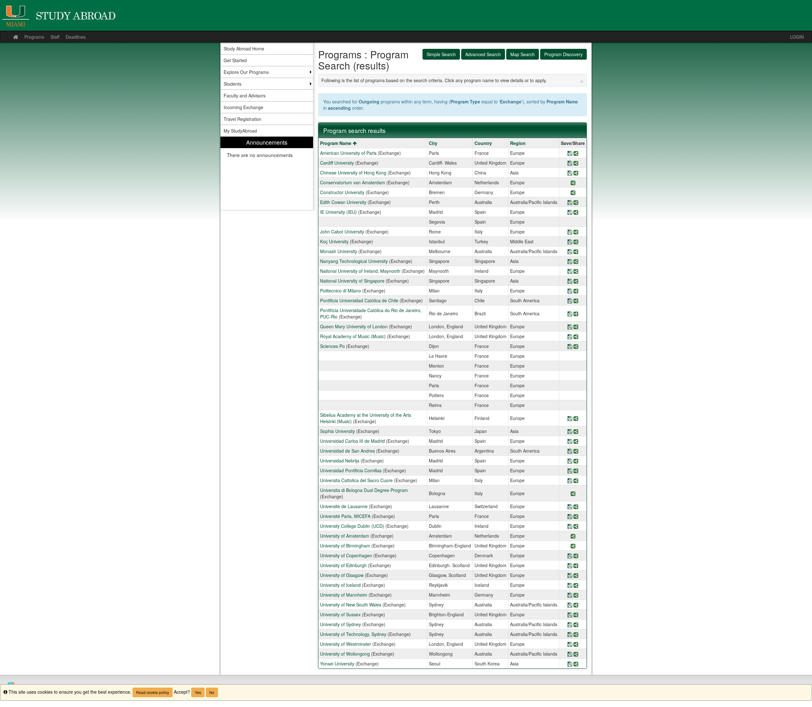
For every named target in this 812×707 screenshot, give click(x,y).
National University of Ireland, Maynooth (360, 271)
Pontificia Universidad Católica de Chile (359, 300)
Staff (54, 37)
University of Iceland (340, 585)
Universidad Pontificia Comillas (351, 470)
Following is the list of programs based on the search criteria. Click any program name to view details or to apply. (452, 80)
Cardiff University (337, 163)
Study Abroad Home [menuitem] (244, 48)
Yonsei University (337, 663)
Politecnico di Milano (340, 290)
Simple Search (441, 54)
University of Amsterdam (344, 536)
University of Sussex (340, 614)
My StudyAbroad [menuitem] (240, 131)
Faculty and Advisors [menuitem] (244, 95)
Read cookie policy (152, 692)
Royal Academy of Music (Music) (353, 336)
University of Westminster (345, 644)
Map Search (522, 54)
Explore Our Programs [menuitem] (246, 72)
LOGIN (797, 37)
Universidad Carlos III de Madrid (352, 441)
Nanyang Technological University (354, 261)
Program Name (336, 143)
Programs (34, 37)
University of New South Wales (350, 604)
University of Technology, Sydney (353, 634)
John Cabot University (342, 231)
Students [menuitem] (232, 84)
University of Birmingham (345, 545)
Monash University (338, 251)
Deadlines (76, 37)
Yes (198, 692)
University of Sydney (340, 624)
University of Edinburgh (343, 565)
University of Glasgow (341, 575)
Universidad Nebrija (339, 460)
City (433, 143)
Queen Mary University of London (354, 326)
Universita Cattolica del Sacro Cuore (356, 480)
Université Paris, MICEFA (345, 516)
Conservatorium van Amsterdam (352, 182)
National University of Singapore (352, 281)
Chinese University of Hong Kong (353, 172)
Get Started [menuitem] (235, 60)
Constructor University (342, 192)
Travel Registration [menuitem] (242, 119)
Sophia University (337, 431)
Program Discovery (563, 54)
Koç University (334, 241)
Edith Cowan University (343, 202)
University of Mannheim (343, 595)
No (211, 692)
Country (483, 143)
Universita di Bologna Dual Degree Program (364, 490)
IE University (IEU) (338, 212)
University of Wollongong (345, 654)
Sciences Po (332, 346)
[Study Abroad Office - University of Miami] (406, 15)
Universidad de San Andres (347, 451)
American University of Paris (348, 153)
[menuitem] (266, 173)
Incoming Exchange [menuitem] (243, 107)
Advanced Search (483, 54)
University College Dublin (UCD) (352, 526)
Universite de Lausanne (344, 506)
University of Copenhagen (346, 555)
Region (518, 143)
